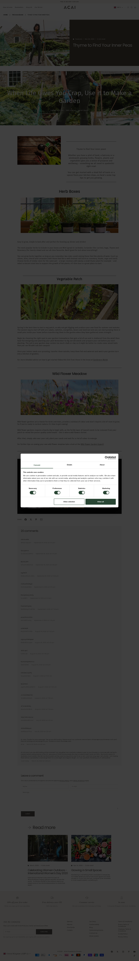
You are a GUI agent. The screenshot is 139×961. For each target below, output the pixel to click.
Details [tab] (69, 465)
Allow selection (69, 502)
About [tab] (102, 465)
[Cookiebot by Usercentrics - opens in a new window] (106, 457)
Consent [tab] (37, 465)
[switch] (57, 492)
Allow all (100, 502)
